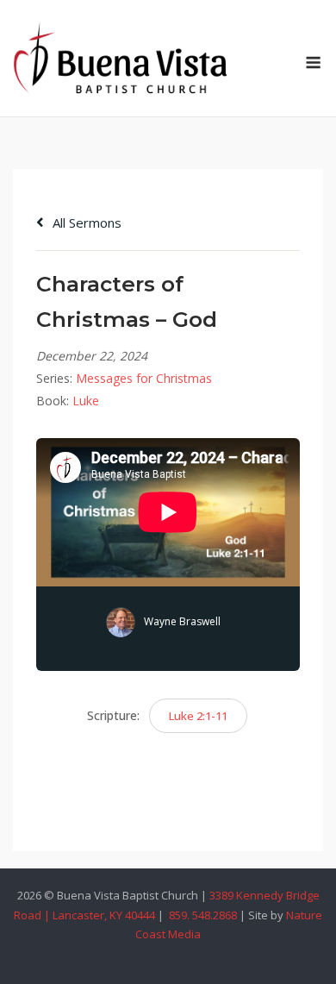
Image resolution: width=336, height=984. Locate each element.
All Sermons (85, 222)
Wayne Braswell (182, 621)
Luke (85, 400)
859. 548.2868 (201, 915)
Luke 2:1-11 (198, 716)
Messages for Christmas (144, 378)
